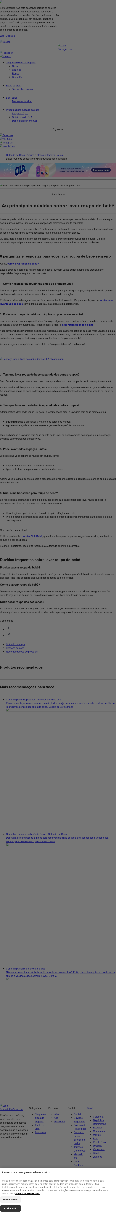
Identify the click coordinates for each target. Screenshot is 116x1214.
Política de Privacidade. (27, 1193)
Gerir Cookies (10, 1199)
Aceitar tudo (10, 1208)
